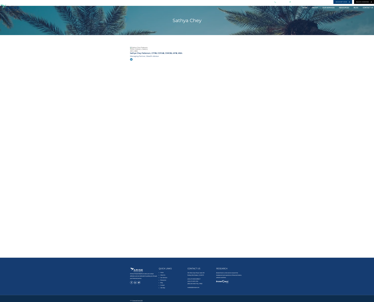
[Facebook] (326, 1)
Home (162, 272)
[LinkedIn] (318, 1)
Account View (341, 2)
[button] (305, 7)
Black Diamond (362, 2)
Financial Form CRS (137, 300)
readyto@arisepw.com (300, 2)
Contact (162, 285)
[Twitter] (314, 1)
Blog (161, 282)
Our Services (163, 277)
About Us (162, 275)
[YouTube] (322, 1)
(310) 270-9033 (282, 2)
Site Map (162, 287)
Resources (163, 280)
